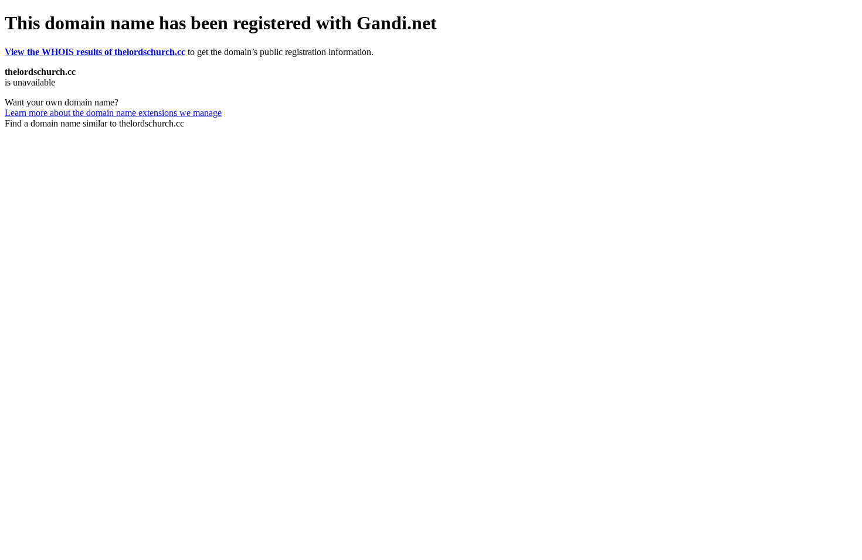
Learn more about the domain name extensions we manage (113, 113)
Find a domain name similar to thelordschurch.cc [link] (94, 123)
